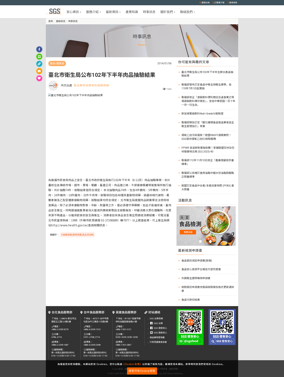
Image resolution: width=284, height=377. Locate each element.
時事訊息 (149, 11)
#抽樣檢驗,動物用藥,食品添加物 (77, 234)
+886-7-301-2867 (123, 345)
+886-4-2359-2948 (91, 345)
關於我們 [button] (167, 11)
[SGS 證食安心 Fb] (222, 327)
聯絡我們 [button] (186, 11)
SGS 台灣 (158, 323)
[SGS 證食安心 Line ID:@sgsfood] (190, 327)
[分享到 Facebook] (39, 49)
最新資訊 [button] (112, 11)
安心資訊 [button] (73, 11)
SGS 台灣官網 (156, 318)
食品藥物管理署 (157, 337)
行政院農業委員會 (158, 342)
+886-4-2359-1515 (91, 329)
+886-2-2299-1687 (59, 345)
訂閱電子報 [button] (219, 2)
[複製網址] (39, 64)
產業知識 (132, 11)
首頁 (50, 21)
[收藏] (39, 78)
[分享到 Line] (39, 56)
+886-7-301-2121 (123, 329)
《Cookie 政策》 (132, 364)
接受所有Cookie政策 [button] (142, 370)
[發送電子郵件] (39, 71)
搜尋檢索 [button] (233, 2)
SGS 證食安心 (160, 328)
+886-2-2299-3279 (59, 329)
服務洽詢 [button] (206, 2)
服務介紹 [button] (92, 11)
